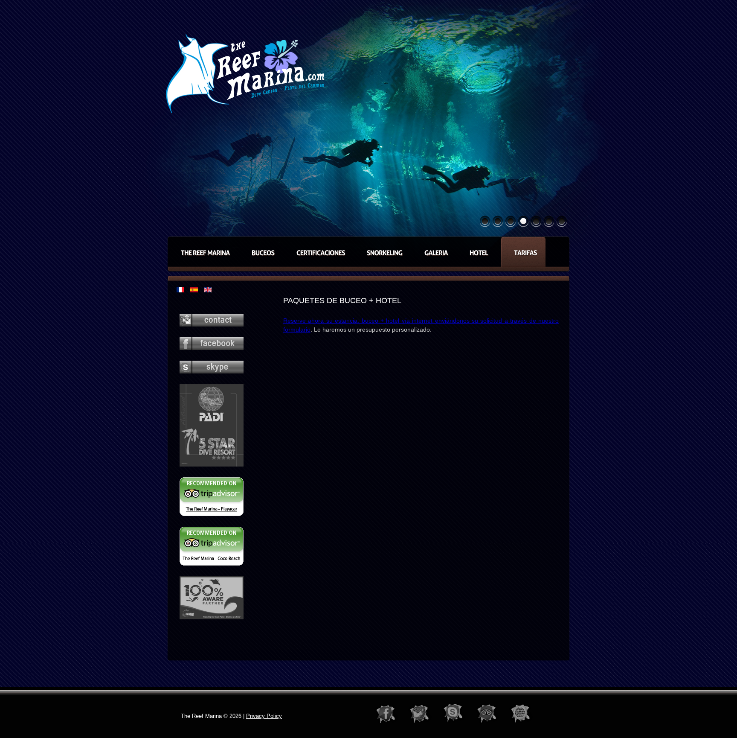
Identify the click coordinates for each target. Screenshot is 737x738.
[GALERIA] (434, 252)
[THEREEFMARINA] (203, 252)
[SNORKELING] (382, 252)
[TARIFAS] (523, 252)
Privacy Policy (264, 716)
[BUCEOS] (261, 252)
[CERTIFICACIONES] (319, 252)
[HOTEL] (479, 252)
